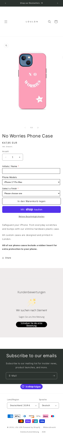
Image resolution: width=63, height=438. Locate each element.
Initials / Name (9, 166)
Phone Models (9, 177)
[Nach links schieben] (25, 127)
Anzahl (5, 151)
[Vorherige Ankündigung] (5, 3)
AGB (43, 432)
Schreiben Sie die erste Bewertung (31, 324)
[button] (6, 21)
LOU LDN (18, 427)
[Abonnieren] (54, 375)
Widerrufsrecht (49, 427)
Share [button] (8, 257)
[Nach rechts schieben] (38, 127)
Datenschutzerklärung (29, 432)
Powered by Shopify (31, 427)
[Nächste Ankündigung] (57, 3)
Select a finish (9, 188)
